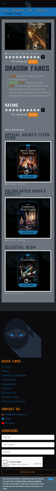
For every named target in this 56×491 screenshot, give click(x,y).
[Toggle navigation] (3, 3)
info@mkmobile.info (15, 414)
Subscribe (29, 472)
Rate (34, 62)
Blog (6, 371)
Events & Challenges (15, 375)
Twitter (8, 419)
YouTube (9, 423)
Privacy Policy (21, 481)
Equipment (9, 384)
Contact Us (9, 393)
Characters (9, 380)
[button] (8, 36)
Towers (7, 388)
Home (6, 367)
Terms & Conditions (34, 481)
